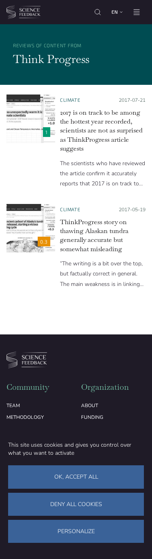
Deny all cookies (76, 504)
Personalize (76, 531)
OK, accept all (76, 477)
